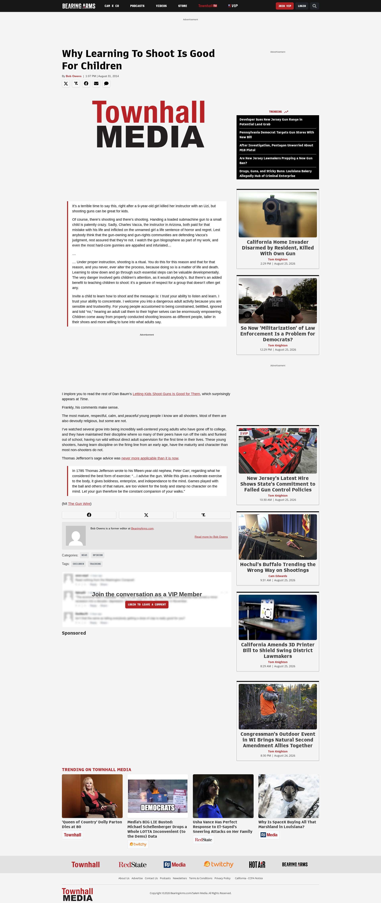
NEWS (84, 555)
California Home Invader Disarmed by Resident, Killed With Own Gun (278, 247)
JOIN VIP (284, 6)
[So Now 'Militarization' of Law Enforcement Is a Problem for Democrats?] (278, 300)
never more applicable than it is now (149, 458)
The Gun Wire (79, 504)
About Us (123, 878)
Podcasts (137, 6)
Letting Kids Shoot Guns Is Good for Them (166, 394)
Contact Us (151, 878)
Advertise (137, 878)
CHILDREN (78, 564)
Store (182, 6)
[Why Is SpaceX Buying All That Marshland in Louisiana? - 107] (288, 796)
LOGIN (302, 6)
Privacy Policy (223, 878)
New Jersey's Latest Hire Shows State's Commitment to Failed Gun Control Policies (277, 484)
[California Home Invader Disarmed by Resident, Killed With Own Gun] (278, 214)
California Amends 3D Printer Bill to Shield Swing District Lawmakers (278, 650)
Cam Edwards (277, 576)
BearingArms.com (142, 528)
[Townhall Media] (77, 894)
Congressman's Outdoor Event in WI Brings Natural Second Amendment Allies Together (278, 739)
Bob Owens (74, 76)
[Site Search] (314, 6)
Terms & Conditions (200, 878)
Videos (161, 6)
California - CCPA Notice (249, 878)
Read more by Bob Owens (211, 536)
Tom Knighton (278, 259)
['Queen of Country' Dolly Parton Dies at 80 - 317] (92, 796)
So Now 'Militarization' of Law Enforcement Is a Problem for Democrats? (277, 333)
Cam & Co (112, 6)
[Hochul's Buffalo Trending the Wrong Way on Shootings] (278, 537)
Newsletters (180, 878)
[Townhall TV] (208, 5)
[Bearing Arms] (79, 6)
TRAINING (95, 564)
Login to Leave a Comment (147, 604)
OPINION (98, 555)
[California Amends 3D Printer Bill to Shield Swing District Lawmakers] (278, 617)
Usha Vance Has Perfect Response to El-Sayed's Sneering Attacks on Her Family (222, 826)
